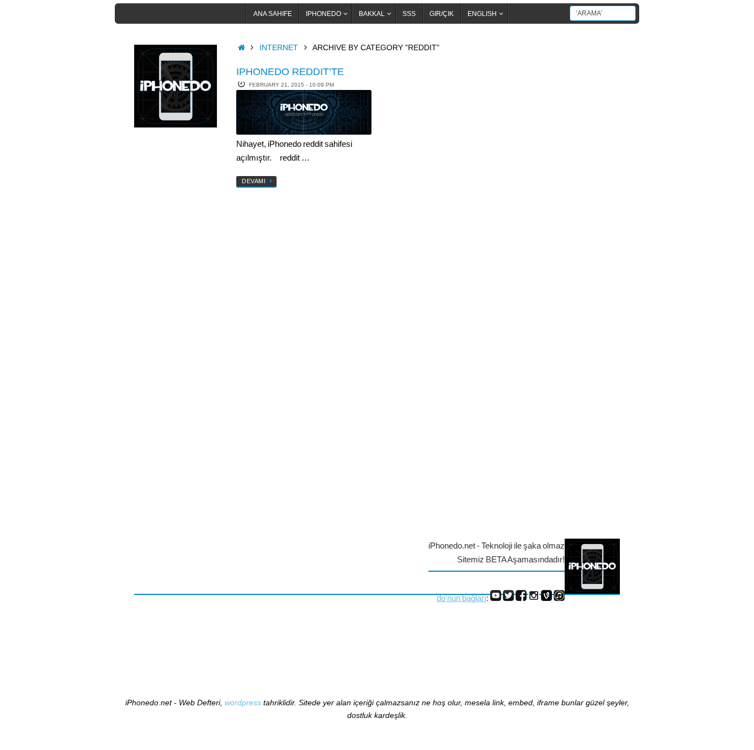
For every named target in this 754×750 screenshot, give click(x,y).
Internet (278, 48)
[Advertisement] (178, 316)
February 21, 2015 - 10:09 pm (291, 85)
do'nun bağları (461, 598)
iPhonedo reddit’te (290, 71)
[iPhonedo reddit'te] (303, 112)
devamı (254, 181)
